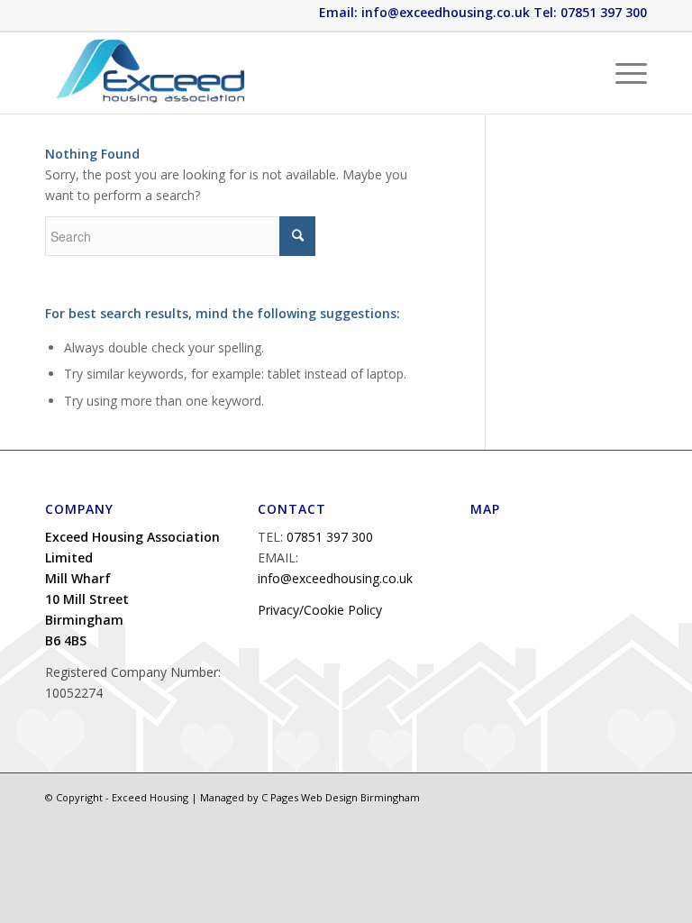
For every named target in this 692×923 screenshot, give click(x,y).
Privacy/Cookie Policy (320, 609)
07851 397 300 (330, 536)
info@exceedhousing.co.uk (335, 578)
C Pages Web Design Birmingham (340, 797)
